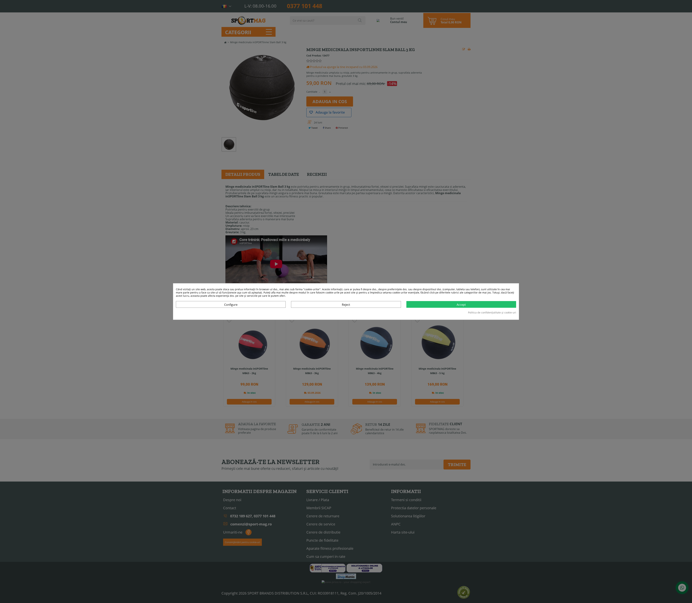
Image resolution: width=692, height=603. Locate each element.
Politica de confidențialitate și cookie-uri (492, 312)
